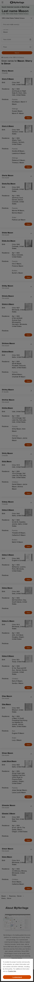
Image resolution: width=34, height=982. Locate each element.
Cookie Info (12, 971)
